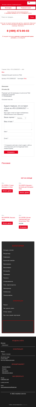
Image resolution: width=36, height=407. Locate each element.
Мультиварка (7, 267)
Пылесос (6, 278)
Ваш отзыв (9, 121)
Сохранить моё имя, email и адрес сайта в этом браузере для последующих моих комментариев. (18, 146)
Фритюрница (7, 288)
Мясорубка (6, 271)
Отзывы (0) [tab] (5, 89)
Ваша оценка (9, 117)
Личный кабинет (6, 366)
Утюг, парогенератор (9, 285)
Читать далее (7, 191)
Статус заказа (7, 311)
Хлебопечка (6, 291)
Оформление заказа (7, 372)
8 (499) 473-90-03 (18, 30)
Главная (4, 69)
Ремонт (5, 304)
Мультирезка (7, 264)
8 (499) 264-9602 (5, 382)
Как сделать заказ (8, 308)
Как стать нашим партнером (11, 315)
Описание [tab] (5, 86)
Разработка (10, 404)
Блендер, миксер (8, 250)
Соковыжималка (8, 281)
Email (6, 138)
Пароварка (6, 274)
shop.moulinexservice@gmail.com (8, 387)
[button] (18, 250)
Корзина (4, 368)
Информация (5, 345)
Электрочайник (7, 295)
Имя (6, 131)
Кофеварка (6, 257)
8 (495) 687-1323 (5, 379)
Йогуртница (6, 253)
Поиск (32, 17)
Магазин (3, 343)
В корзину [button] (23, 227)
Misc (8, 69)
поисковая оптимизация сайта (17, 404)
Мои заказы (5, 370)
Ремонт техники (6, 354)
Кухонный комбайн (9, 260)
